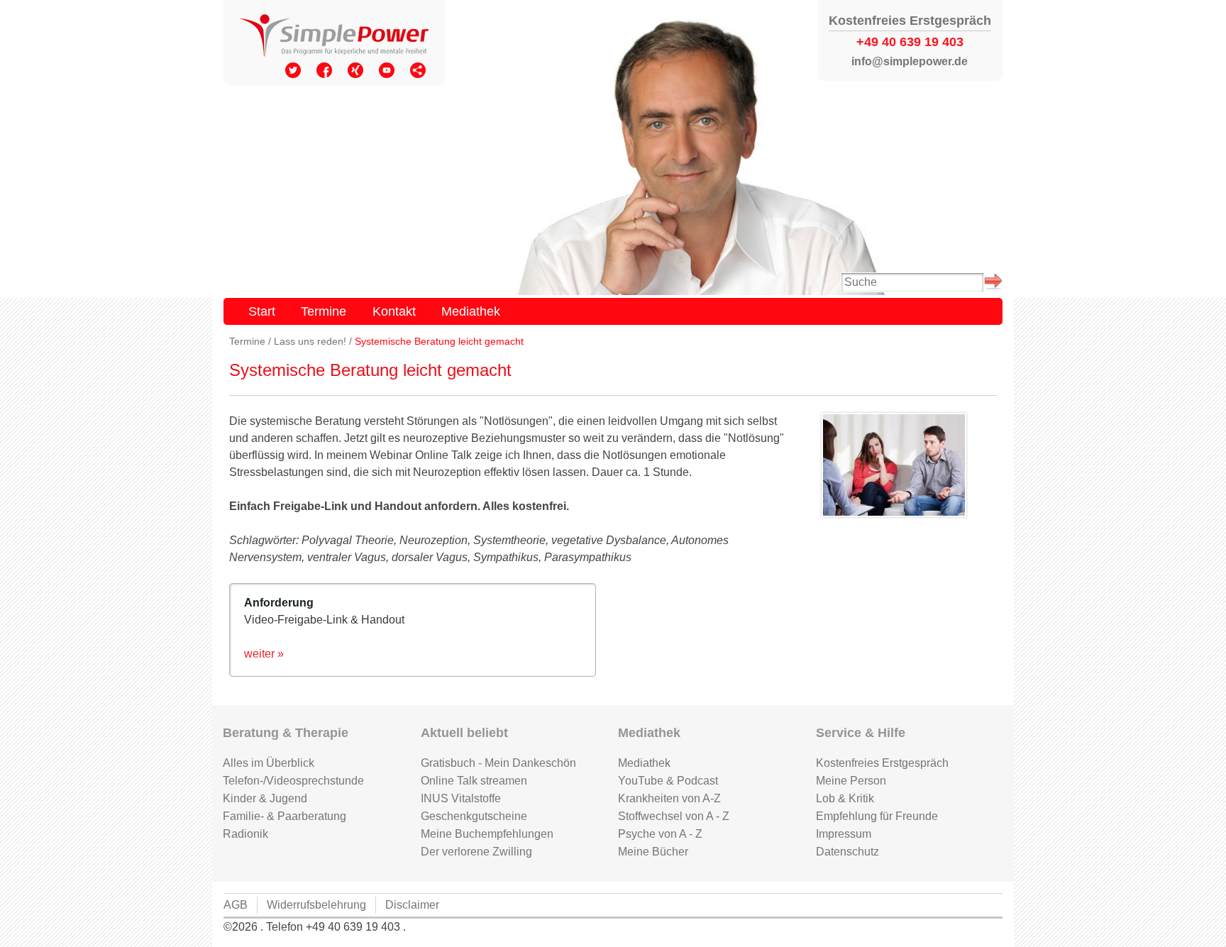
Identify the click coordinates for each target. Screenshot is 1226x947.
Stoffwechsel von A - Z (673, 816)
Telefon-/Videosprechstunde (293, 781)
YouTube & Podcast (668, 781)
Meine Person (851, 781)
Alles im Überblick (268, 763)
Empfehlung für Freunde (877, 816)
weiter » (264, 654)
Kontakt (394, 311)
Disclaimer (412, 905)
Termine (323, 311)
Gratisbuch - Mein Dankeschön (498, 763)
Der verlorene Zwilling (476, 852)
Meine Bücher (653, 852)
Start (261, 311)
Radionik (245, 834)
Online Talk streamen (474, 781)
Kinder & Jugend (265, 798)
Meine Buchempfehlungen (487, 834)
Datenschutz (847, 852)
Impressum (843, 834)
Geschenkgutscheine (474, 816)
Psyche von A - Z (660, 834)
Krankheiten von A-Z (669, 798)
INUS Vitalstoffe (461, 798)
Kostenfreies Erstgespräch (882, 763)
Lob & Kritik (845, 798)
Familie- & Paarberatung (284, 816)
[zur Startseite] (334, 37)
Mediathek (470, 311)
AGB (235, 905)
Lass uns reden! (310, 341)
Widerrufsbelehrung (316, 905)
